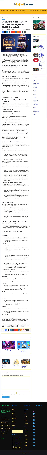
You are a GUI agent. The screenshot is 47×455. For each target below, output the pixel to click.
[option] (39, 25)
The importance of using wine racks (42, 69)
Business (16, 10)
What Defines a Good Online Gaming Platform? (5, 365)
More (38, 10)
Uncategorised (36, 111)
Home (4, 17)
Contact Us (14, 422)
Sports (6, 17)
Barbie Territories (36, 83)
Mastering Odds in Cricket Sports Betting (15, 365)
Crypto (19, 10)
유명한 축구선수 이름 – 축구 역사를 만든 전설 (39, 28)
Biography (35, 86)
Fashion (7, 10)
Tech (2, 10)
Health (22, 10)
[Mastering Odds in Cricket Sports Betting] (16, 361)
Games (4, 10)
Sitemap (13, 424)
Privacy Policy (14, 418)
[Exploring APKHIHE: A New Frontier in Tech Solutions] (36, 55)
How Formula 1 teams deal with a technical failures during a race (42, 41)
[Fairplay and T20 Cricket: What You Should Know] (25, 361)
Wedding (2, 433)
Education (35, 91)
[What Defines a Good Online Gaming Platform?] (6, 361)
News (25, 10)
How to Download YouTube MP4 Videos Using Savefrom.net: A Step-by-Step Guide (42, 48)
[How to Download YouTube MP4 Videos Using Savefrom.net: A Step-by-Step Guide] (36, 46)
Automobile (4, 417)
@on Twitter (14, 427)
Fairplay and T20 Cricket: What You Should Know (24, 365)
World (35, 114)
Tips (34, 108)
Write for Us (41, 10)
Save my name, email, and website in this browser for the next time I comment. (16, 394)
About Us (13, 421)
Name (3, 387)
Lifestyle (35, 101)
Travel (13, 10)
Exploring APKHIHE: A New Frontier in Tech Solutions (41, 55)
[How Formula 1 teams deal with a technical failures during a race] (36, 40)
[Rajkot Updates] (23, 4)
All (34, 80)
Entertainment (33, 10)
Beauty (35, 84)
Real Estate (36, 104)
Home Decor (29, 10)
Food (10, 10)
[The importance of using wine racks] (36, 69)
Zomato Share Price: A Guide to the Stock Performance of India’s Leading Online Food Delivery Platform (42, 62)
